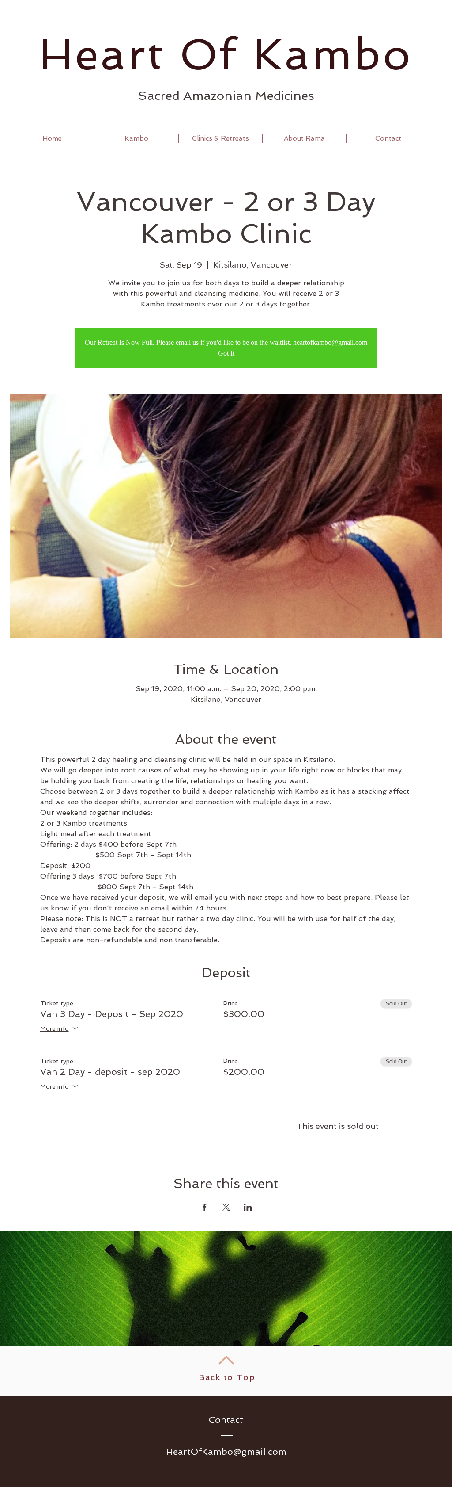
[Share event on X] (226, 1207)
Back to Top (227, 1377)
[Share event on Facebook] (204, 1207)
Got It (226, 353)
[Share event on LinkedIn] (248, 1207)
